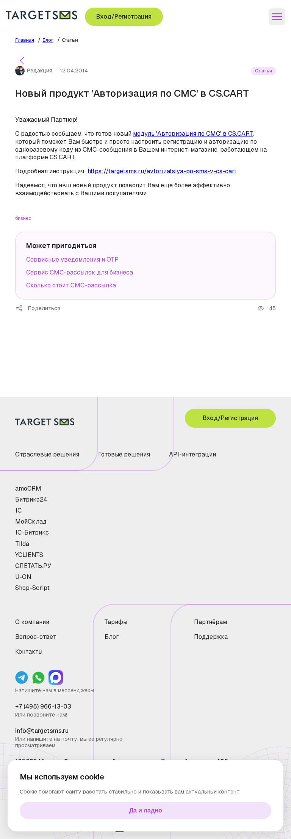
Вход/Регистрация (124, 16)
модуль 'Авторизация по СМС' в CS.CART (193, 134)
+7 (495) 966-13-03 (43, 706)
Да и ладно (145, 810)
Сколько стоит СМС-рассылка (71, 285)
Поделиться (21, 308)
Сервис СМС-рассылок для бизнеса (79, 272)
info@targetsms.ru (42, 730)
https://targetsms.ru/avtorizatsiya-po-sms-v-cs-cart (162, 171)
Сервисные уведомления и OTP (72, 259)
